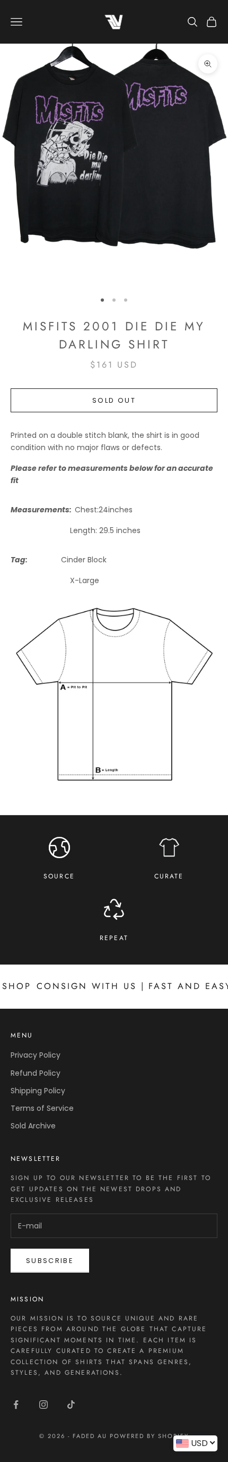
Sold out (114, 400)
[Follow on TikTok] (71, 1404)
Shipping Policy (38, 1090)
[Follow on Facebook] (16, 1404)
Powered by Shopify (149, 1436)
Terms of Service (42, 1108)
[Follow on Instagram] (43, 1404)
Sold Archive (33, 1125)
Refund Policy (35, 1073)
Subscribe (50, 1261)
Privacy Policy (35, 1055)
